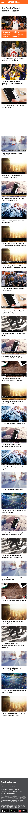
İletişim (11, 786)
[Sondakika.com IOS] (5, 810)
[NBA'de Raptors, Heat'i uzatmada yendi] (14, 591)
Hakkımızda (3, 786)
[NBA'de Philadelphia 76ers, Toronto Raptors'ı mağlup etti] (14, 96)
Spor (9, 791)
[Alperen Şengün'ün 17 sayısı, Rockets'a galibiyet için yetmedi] (14, 347)
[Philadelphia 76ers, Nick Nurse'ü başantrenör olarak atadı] (14, 166)
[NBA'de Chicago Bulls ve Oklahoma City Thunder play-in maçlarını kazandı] (14, 234)
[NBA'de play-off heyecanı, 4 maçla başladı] (14, 458)
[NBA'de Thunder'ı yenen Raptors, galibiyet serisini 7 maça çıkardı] (14, 546)
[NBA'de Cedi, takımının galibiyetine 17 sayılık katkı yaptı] (14, 681)
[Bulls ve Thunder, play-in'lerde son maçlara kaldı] (14, 211)
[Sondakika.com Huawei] (23, 810)
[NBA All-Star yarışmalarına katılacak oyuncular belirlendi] (14, 569)
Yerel (21, 791)
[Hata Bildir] (16, 807)
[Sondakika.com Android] (14, 810)
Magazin (15, 791)
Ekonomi (3, 791)
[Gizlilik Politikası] (13, 805)
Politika (3, 793)
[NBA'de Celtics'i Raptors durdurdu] (14, 480)
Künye (15, 786)
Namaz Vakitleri (11, 793)
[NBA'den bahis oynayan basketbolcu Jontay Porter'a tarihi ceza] (14, 49)
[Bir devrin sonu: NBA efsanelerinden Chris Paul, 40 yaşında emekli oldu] (14, 24)
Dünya (17, 789)
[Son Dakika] (14, 2)
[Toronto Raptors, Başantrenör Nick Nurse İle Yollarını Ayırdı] (14, 189)
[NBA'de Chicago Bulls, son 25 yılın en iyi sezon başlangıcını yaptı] (14, 704)
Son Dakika (4, 789)
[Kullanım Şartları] (5, 805)
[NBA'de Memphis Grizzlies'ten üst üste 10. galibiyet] (14, 612)
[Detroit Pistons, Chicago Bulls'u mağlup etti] (14, 144)
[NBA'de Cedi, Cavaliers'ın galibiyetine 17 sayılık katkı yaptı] (14, 501)
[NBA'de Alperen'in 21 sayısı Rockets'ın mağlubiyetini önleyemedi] (14, 302)
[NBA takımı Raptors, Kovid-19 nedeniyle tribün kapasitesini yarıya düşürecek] (14, 634)
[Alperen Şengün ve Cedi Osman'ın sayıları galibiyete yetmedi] (14, 392)
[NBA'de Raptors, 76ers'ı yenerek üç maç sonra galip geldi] (14, 659)
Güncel (11, 789)
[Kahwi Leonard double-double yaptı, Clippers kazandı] (14, 279)
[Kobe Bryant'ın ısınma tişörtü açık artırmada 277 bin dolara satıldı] (14, 523)
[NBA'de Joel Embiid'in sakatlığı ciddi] (14, 414)
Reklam (8, 786)
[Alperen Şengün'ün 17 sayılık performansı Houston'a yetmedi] (14, 369)
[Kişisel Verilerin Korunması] (20, 806)
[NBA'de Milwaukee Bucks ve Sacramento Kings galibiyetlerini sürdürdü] (14, 72)
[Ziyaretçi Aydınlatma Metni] (7, 807)
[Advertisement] (14, 121)
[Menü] (2, 2)
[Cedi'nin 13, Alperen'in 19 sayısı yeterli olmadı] (14, 324)
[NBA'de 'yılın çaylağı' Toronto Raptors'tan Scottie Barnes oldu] (14, 435)
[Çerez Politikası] (9, 806)
